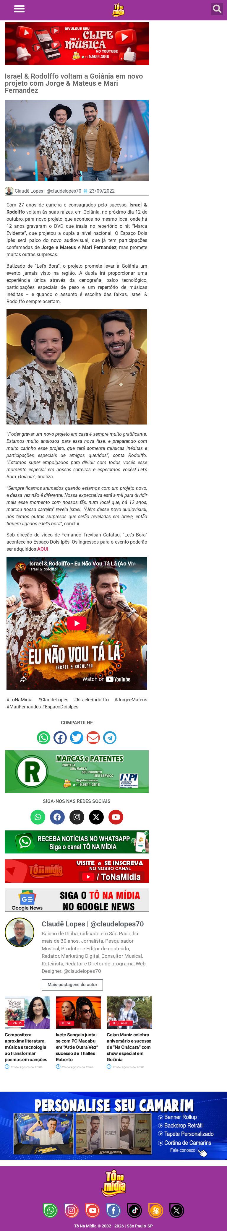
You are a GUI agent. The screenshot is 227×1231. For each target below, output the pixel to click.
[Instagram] (76, 817)
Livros (15, 1023)
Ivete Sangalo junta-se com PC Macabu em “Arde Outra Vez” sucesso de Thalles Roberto (77, 1047)
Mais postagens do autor (72, 984)
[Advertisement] (189, 57)
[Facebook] (57, 817)
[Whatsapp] (37, 817)
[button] (19, 8)
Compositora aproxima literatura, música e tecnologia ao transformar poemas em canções (26, 1047)
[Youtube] (115, 817)
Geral (66, 1023)
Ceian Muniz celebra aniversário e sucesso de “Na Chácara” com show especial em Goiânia (129, 1047)
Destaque (121, 1023)
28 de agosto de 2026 (26, 1067)
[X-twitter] (96, 817)
